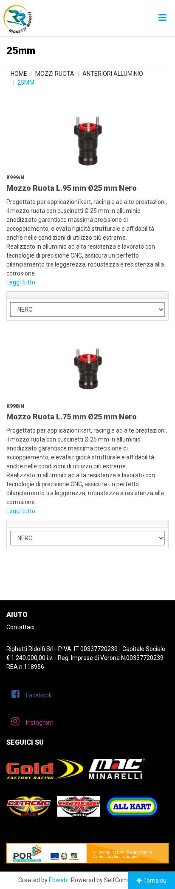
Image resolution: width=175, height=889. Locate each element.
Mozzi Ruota (54, 73)
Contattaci (20, 627)
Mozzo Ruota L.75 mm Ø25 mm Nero (71, 416)
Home (19, 73)
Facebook (39, 695)
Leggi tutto (20, 282)
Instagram (40, 722)
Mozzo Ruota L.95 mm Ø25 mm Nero (71, 188)
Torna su (154, 880)
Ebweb (58, 880)
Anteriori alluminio (112, 73)
